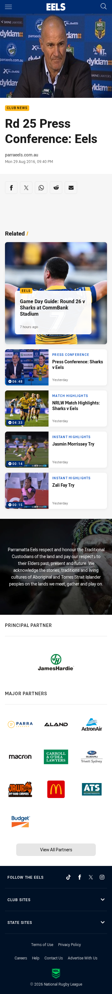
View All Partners (56, 850)
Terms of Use (42, 944)
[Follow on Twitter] (90, 877)
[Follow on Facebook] (79, 877)
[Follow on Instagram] (102, 877)
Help (36, 957)
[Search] (103, 7)
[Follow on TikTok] (68, 877)
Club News (17, 108)
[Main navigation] (8, 6)
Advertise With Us (82, 957)
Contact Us (53, 957)
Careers (21, 957)
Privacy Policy (69, 944)
